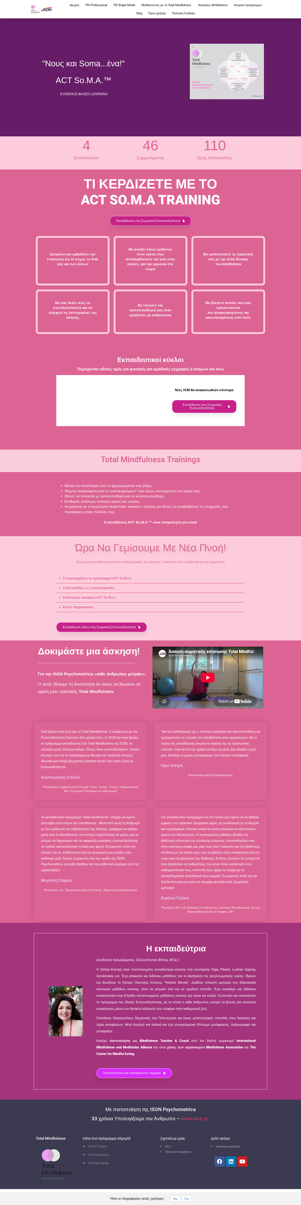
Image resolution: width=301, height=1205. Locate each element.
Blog (139, 13)
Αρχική (74, 5)
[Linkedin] (231, 1161)
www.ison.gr (195, 1118)
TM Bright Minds (124, 5)
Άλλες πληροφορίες (78, 607)
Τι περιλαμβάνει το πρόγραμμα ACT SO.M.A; (97, 578)
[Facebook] (220, 1161)
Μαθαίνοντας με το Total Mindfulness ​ (166, 5)
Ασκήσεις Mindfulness (213, 5)
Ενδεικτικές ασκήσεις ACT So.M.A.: (90, 597)
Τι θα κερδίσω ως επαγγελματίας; (89, 588)
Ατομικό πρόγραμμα (248, 5)
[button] (150, 221)
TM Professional (96, 5)
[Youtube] (242, 1161)
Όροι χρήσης (157, 13)
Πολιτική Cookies (183, 13)
